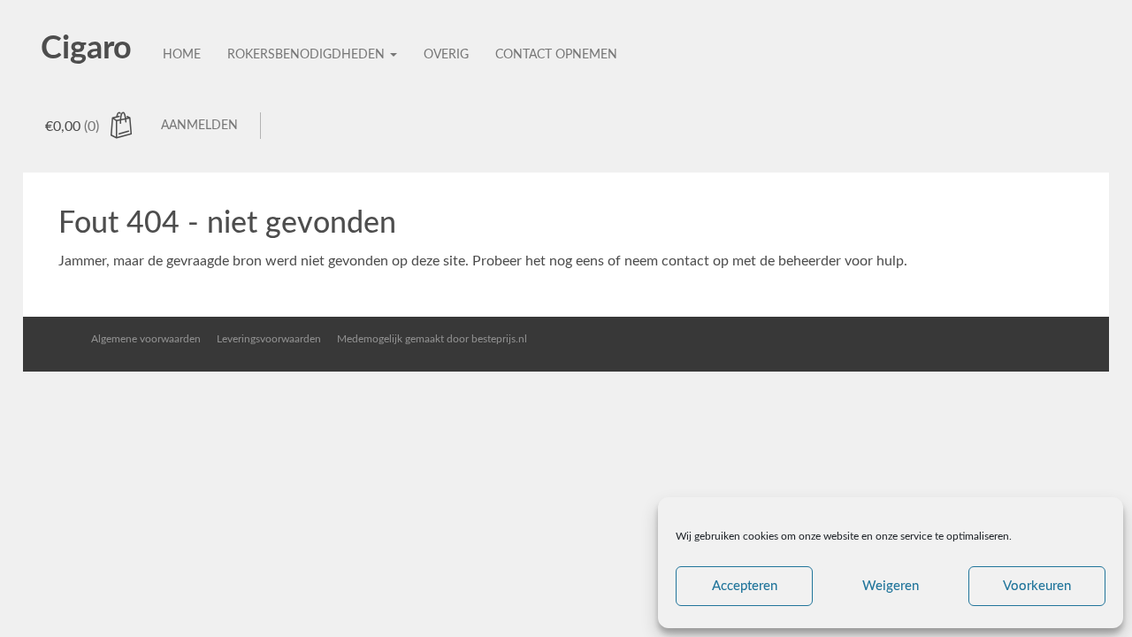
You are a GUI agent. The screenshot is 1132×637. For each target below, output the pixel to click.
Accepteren (744, 586)
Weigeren (890, 586)
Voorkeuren (1037, 586)
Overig (446, 55)
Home (182, 55)
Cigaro (86, 49)
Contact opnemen (556, 55)
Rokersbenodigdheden (307, 55)
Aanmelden (199, 125)
